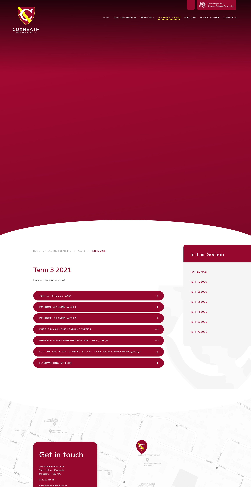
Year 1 (81, 251)
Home (36, 251)
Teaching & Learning (58, 251)
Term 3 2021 (98, 251)
